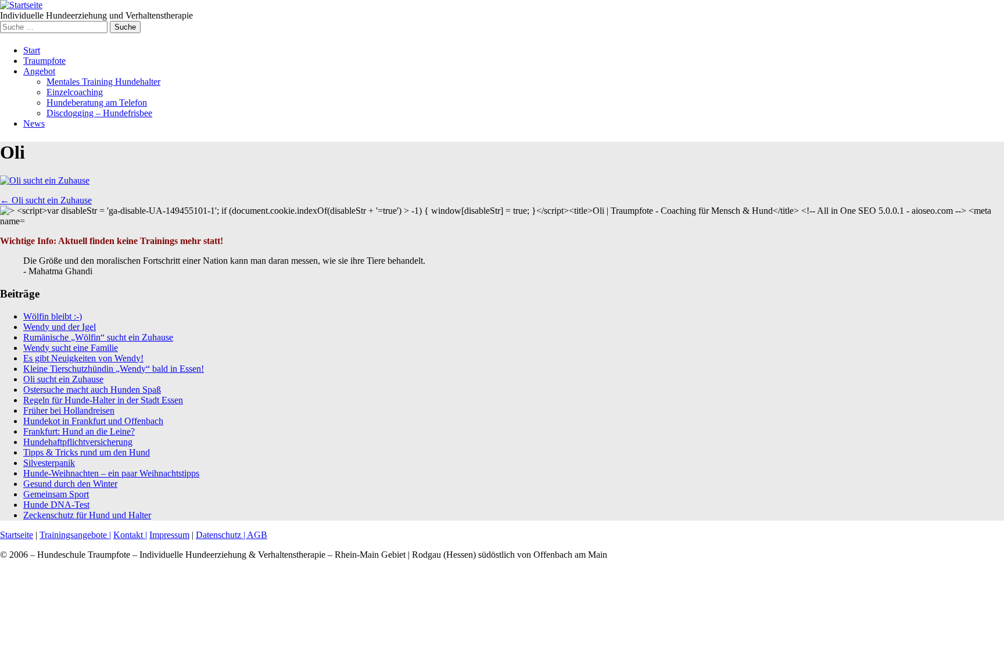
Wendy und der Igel (59, 327)
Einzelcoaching (74, 92)
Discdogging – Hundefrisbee (99, 113)
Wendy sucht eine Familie (70, 348)
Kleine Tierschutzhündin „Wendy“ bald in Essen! (113, 369)
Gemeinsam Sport (56, 494)
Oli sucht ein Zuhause (46, 200)
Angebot (39, 71)
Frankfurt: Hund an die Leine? (79, 431)
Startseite (16, 535)
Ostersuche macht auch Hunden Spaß (92, 390)
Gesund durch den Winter (70, 484)
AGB (257, 535)
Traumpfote (44, 61)
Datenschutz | (221, 535)
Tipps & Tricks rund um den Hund (86, 452)
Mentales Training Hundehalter (103, 82)
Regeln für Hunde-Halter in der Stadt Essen (103, 400)
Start (31, 50)
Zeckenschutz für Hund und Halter (87, 515)
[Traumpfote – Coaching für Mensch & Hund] (21, 5)
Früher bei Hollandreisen (68, 410)
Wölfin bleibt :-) (52, 316)
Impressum (169, 535)
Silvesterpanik (49, 463)
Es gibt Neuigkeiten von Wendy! (83, 358)
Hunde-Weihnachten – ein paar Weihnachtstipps (111, 473)
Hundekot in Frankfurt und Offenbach (93, 421)
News (34, 123)
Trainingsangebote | (75, 535)
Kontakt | (130, 535)
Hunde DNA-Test (56, 505)
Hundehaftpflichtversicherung (77, 442)
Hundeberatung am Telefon (96, 102)
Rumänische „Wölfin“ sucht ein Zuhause (98, 337)
